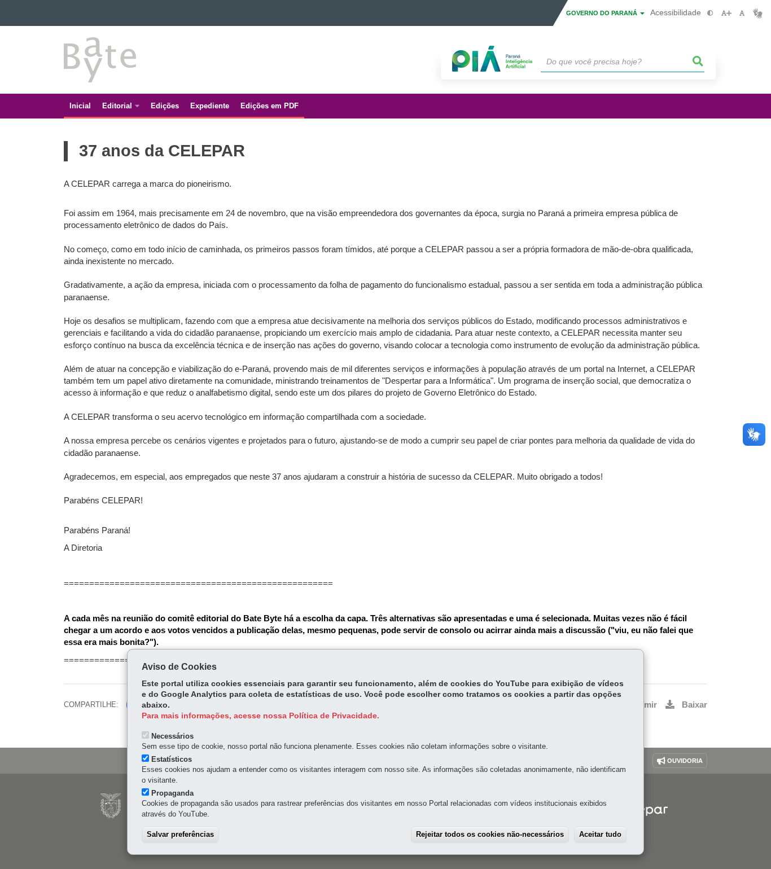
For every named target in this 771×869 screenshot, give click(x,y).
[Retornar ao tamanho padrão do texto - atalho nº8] (741, 13)
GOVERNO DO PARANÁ (602, 13)
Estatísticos (171, 759)
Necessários (172, 736)
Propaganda (172, 793)
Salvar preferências (180, 834)
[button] (698, 61)
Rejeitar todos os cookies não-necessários (490, 834)
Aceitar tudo (600, 834)
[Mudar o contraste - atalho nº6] (710, 13)
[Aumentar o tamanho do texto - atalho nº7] (726, 13)
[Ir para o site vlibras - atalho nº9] (757, 13)
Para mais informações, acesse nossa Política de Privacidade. (260, 716)
